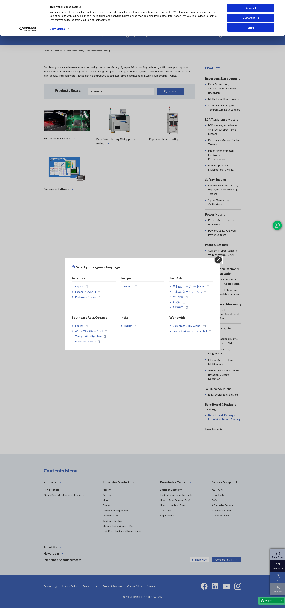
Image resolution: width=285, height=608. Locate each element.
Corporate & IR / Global (187, 325)
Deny (251, 27)
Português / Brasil (85, 296)
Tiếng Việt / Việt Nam (88, 336)
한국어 (177, 302)
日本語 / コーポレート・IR (189, 286)
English (79, 286)
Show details (57, 28)
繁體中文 (178, 307)
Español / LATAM (85, 291)
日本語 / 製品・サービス (187, 291)
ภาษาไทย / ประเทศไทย (89, 330)
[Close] (218, 260)
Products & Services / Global (190, 330)
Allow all (251, 8)
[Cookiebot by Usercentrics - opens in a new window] (28, 29)
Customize (249, 17)
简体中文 (178, 296)
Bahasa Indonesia (85, 341)
